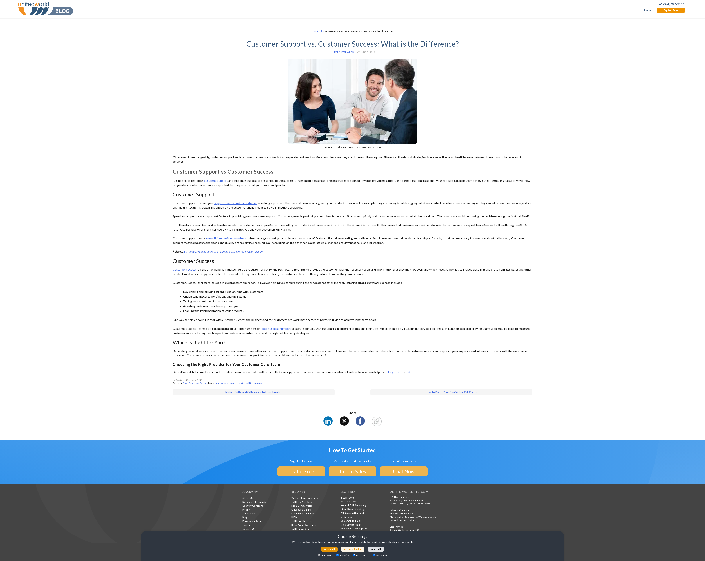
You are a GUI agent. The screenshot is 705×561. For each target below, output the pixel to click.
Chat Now (404, 471)
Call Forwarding (300, 528)
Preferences (362, 555)
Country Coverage (252, 505)
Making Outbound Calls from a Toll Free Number (253, 392)
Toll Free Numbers (301, 501)
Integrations (348, 497)
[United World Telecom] (45, 8)
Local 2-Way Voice (301, 505)
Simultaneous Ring (351, 524)
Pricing (246, 509)
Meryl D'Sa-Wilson (344, 52)
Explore (648, 10)
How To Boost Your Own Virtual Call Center (451, 392)
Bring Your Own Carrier (304, 525)
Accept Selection (352, 549)
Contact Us (248, 528)
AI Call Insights (349, 501)
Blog (322, 31)
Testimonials (249, 513)
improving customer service (230, 383)
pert (408, 372)
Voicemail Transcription (354, 528)
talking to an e (394, 372)
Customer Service (198, 383)
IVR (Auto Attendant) (353, 513)
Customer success (185, 269)
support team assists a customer (235, 203)
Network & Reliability (254, 501)
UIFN (294, 517)
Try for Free (671, 10)
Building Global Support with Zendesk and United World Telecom (223, 251)
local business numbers (276, 328)
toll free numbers (255, 383)
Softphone (346, 516)
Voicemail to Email (351, 520)
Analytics (344, 555)
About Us (247, 498)
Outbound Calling (301, 509)
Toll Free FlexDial (301, 521)
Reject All (376, 549)
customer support (216, 180)
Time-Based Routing (352, 509)
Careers (246, 525)
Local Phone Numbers (303, 513)
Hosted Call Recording (353, 505)
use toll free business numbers (226, 238)
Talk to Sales (352, 471)
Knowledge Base (251, 521)
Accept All (329, 549)
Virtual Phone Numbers (304, 498)
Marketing (381, 555)
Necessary (326, 555)
